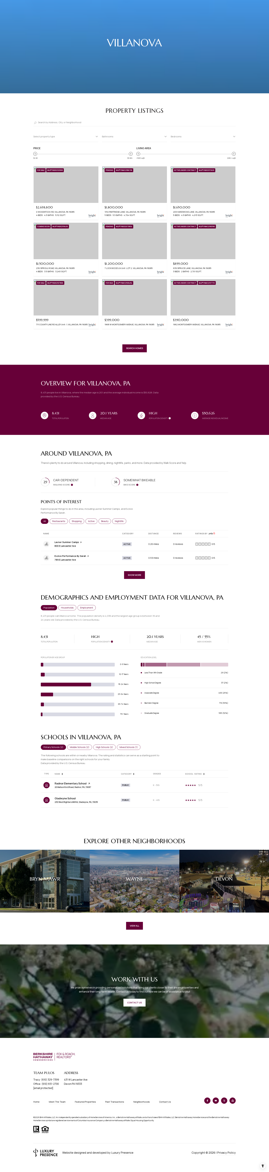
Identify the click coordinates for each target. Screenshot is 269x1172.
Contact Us (165, 1102)
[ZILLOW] (232, 1100)
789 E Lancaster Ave (65, 559)
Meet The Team (57, 1101)
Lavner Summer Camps (66, 542)
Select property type (44, 136)
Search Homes (134, 348)
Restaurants (60, 521)
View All (134, 925)
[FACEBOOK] (207, 1100)
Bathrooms (107, 136)
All (45, 521)
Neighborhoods (141, 1101)
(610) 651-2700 (50, 1084)
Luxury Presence (122, 1152)
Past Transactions (114, 1101)
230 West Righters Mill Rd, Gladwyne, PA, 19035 (76, 802)
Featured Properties (85, 1101)
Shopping (78, 521)
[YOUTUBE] (216, 1100)
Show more (134, 574)
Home (36, 1101)
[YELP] (224, 1100)
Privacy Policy (226, 1152)
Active (92, 521)
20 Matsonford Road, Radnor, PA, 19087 (73, 787)
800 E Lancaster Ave (65, 545)
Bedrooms (176, 136)
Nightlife (120, 521)
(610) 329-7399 (50, 1079)
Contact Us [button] (134, 1002)
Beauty (106, 521)
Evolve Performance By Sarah (70, 556)
